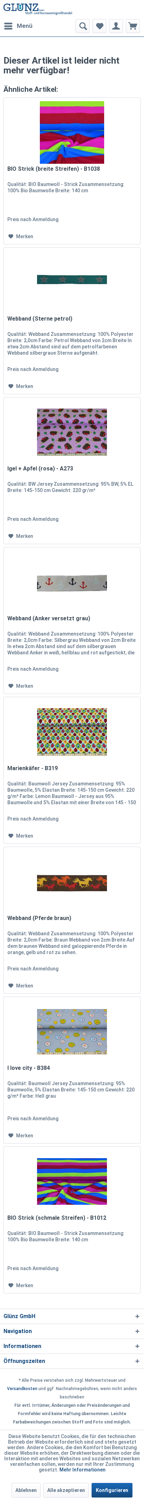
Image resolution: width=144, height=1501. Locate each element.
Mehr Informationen (82, 1469)
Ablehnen (26, 1490)
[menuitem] (18, 26)
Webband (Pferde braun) (39, 918)
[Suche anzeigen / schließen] (82, 26)
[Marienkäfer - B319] (72, 732)
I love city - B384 (28, 1068)
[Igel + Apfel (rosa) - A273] (72, 432)
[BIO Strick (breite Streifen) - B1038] (72, 132)
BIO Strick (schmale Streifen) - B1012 (56, 1217)
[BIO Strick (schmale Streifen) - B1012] (72, 1181)
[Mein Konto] (116, 26)
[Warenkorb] (133, 26)
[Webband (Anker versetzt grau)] (72, 582)
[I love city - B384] (72, 1031)
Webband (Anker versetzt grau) (48, 618)
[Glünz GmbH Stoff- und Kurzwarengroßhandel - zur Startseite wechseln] (37, 9)
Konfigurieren (112, 1490)
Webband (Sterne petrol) (39, 318)
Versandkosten (22, 1388)
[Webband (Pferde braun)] (72, 881)
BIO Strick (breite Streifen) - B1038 (53, 169)
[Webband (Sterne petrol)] (72, 282)
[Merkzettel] (99, 26)
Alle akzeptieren (66, 1490)
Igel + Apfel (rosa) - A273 (40, 468)
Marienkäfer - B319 (32, 768)
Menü (25, 25)
